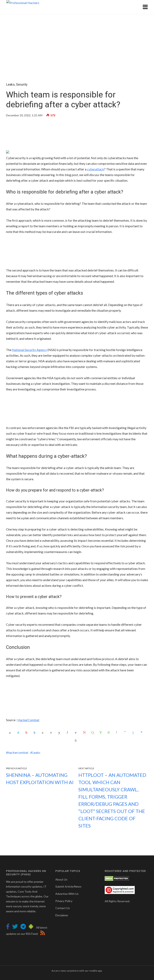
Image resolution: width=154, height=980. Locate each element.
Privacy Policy (63, 901)
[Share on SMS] (109, 732)
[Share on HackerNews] (93, 732)
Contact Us (62, 908)
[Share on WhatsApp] (68, 732)
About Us (61, 879)
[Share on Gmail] (84, 732)
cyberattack (95, 169)
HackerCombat (28, 720)
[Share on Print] (43, 732)
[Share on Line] (101, 732)
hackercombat (18, 752)
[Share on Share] (76, 740)
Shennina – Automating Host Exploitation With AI (40, 778)
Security (21, 84)
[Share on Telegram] (126, 732)
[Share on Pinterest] (27, 732)
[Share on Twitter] (19, 732)
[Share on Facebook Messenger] (142, 732)
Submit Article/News (68, 886)
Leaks (10, 84)
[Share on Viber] (117, 732)
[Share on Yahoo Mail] (76, 732)
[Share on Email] (52, 732)
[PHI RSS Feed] (42, 933)
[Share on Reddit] (60, 732)
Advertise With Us (67, 893)
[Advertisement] (77, 134)
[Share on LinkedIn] (35, 732)
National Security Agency (29, 350)
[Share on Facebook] (10, 732)
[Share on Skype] (134, 732)
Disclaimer (61, 915)
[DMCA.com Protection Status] (117, 878)
